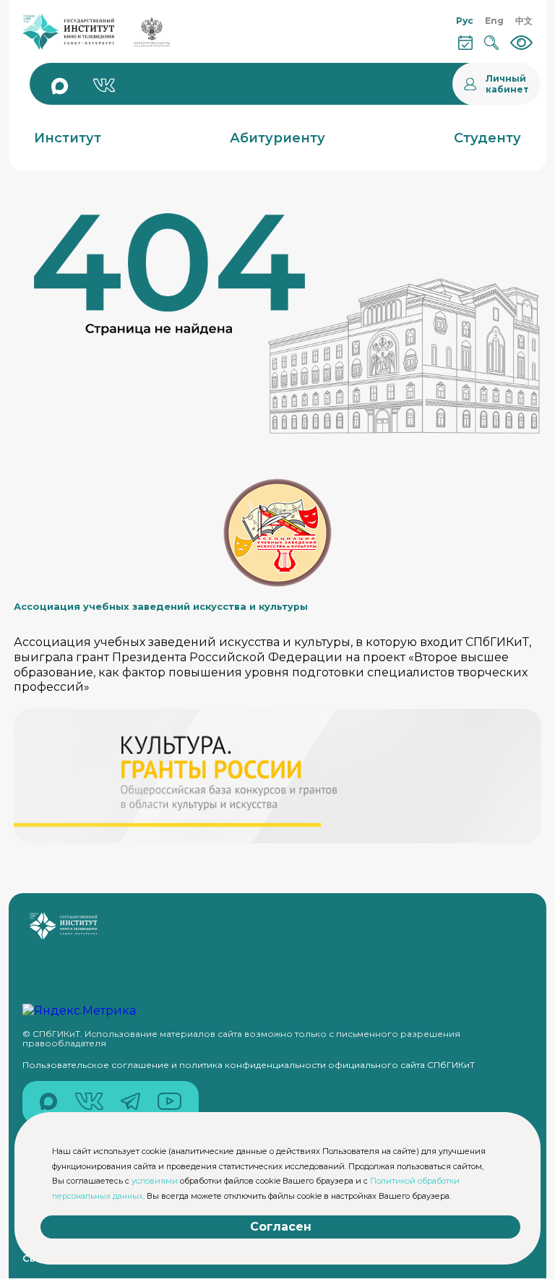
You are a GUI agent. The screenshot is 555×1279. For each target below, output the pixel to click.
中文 (524, 20)
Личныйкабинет (507, 84)
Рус (464, 20)
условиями (155, 1181)
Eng (494, 20)
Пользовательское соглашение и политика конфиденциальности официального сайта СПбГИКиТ (248, 1064)
